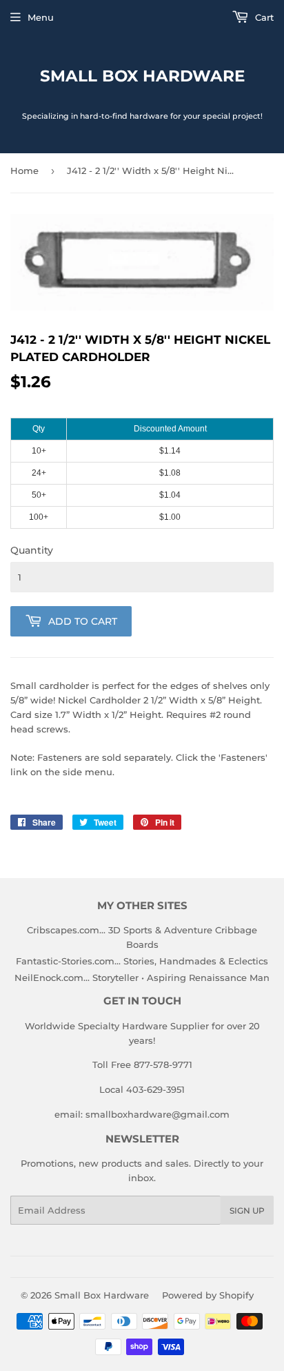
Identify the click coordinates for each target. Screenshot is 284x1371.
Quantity (31, 550)
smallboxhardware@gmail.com (157, 1114)
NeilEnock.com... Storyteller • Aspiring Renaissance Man (142, 977)
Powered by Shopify (208, 1295)
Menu (41, 17)
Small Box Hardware (142, 76)
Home (24, 170)
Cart (263, 17)
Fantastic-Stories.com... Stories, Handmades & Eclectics (142, 960)
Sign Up (247, 1210)
